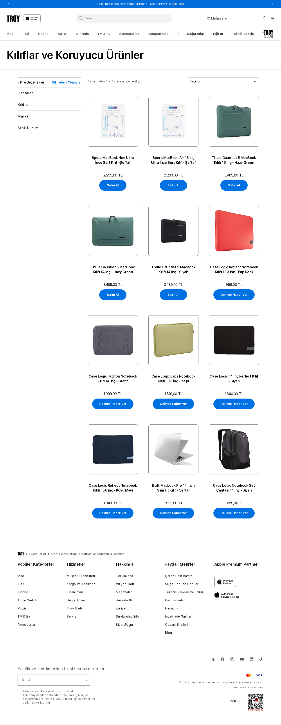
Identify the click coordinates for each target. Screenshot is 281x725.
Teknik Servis (243, 34)
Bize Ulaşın (124, 624)
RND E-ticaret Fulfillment (248, 687)
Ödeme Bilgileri (176, 624)
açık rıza (29, 702)
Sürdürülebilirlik (127, 616)
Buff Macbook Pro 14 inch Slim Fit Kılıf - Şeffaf (173, 487)
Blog (168, 632)
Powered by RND (252, 682)
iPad (21, 584)
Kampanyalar (175, 600)
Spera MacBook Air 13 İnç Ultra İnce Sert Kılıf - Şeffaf (173, 160)
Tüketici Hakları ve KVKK (184, 592)
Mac (21, 576)
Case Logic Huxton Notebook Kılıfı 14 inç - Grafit (113, 378)
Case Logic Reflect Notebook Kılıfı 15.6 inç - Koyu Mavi (113, 487)
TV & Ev (24, 616)
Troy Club (74, 608)
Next (272, 4)
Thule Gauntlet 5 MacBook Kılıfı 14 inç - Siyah (173, 269)
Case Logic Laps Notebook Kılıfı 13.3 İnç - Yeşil (173, 378)
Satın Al (113, 185)
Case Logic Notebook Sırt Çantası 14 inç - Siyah (234, 487)
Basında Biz (125, 600)
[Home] (13, 18)
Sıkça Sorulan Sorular (182, 584)
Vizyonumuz (125, 584)
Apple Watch (27, 600)
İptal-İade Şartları (178, 616)
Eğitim (218, 34)
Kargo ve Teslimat (81, 584)
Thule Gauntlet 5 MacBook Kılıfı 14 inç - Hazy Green (113, 269)
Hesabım (171, 608)
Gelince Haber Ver (234, 294)
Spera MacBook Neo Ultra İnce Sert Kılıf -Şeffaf (113, 160)
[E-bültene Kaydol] (85, 680)
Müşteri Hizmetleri (81, 576)
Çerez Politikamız (178, 576)
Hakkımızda (124, 576)
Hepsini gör (176, 3)
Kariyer (121, 608)
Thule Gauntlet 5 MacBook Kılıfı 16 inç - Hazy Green (234, 160)
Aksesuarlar (27, 624)
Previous (9, 4)
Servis (71, 616)
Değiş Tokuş (76, 600)
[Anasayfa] (21, 554)
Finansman (75, 592)
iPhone (23, 592)
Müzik (22, 608)
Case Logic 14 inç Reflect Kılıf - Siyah (234, 378)
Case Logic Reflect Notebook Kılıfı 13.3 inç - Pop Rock (234, 269)
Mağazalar (196, 34)
